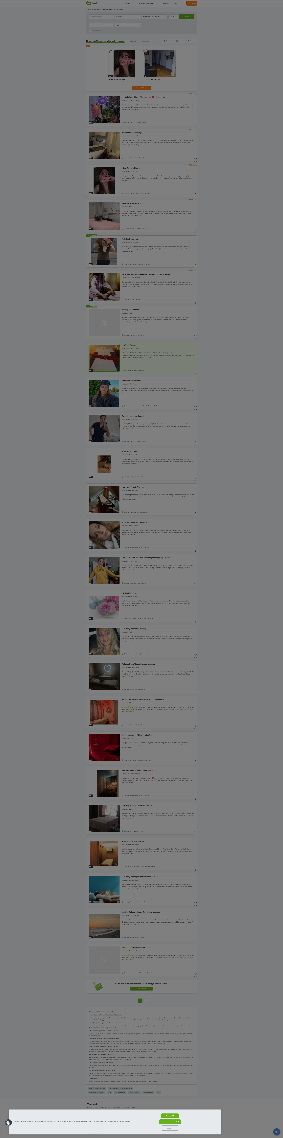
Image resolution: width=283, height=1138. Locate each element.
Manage (170, 1128)
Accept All (170, 1116)
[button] (8, 1122)
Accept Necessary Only (170, 1122)
